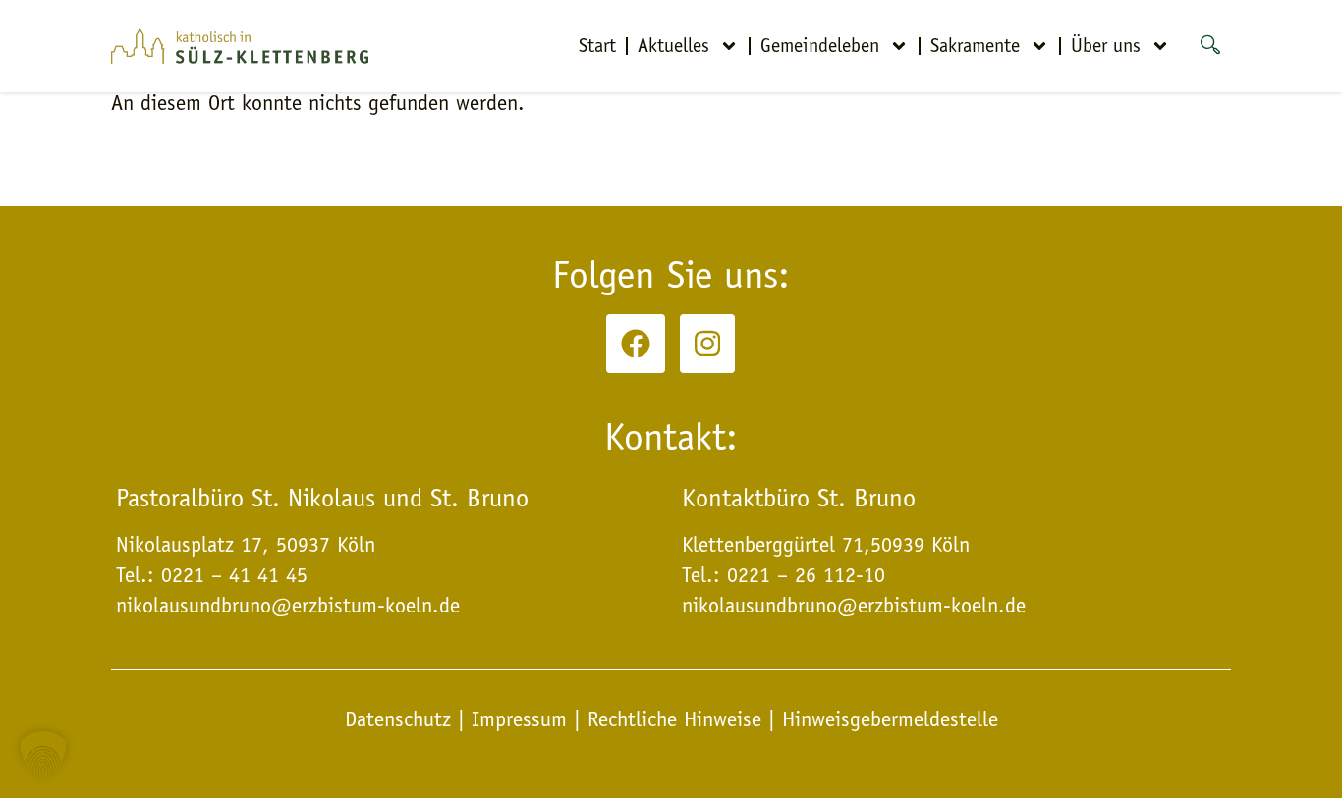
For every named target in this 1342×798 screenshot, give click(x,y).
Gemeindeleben (819, 45)
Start (597, 45)
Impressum (519, 719)
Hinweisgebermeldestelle (890, 719)
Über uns (1106, 45)
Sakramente (975, 45)
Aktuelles (673, 45)
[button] (43, 755)
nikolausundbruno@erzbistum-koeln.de (854, 605)
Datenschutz (401, 719)
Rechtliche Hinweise (674, 719)
